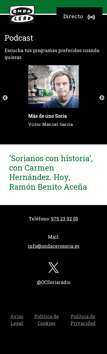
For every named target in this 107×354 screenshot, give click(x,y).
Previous (5, 98)
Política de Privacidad (83, 319)
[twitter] (54, 269)
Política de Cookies (46, 319)
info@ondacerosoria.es (53, 246)
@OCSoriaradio (53, 282)
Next (102, 98)
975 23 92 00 (64, 219)
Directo (73, 16)
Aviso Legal (16, 319)
